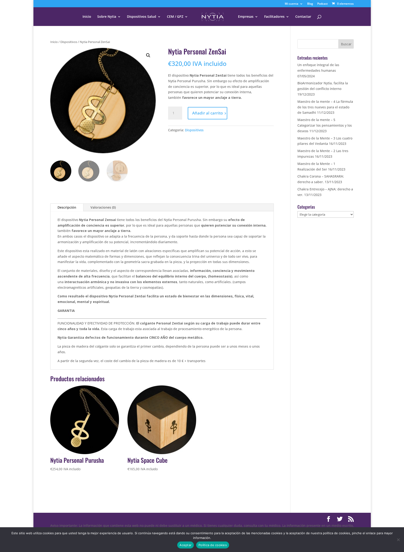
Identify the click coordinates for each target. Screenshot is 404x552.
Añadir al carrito (207, 113)
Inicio (87, 17)
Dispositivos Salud (141, 17)
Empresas (245, 17)
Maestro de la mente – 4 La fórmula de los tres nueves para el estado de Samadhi (325, 107)
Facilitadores (274, 17)
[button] (148, 55)
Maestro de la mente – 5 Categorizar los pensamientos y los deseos (324, 125)
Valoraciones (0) (103, 207)
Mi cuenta (291, 4)
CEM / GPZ (175, 17)
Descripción (67, 207)
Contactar (303, 17)
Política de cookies (212, 545)
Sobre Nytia (106, 17)
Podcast (322, 4)
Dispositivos (68, 42)
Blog (310, 4)
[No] (398, 539)
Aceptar (185, 545)
